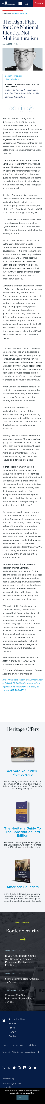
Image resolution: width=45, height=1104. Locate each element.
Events (12, 1023)
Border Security (20, 14)
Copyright (6, 1087)
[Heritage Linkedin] (24, 1068)
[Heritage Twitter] (3, 1068)
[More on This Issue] (22, 939)
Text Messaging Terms (11, 1083)
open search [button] (26, 3)
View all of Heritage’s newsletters (18, 1052)
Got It (23, 1098)
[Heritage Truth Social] (9, 1068)
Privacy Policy (8, 1079)
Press (12, 1027)
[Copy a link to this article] (30, 108)
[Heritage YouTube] (35, 1068)
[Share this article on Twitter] (13, 109)
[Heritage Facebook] (14, 1068)
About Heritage (17, 1019)
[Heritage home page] (4, 1020)
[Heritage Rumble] (29, 1068)
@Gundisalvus (12, 79)
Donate (39, 3)
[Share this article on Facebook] (21, 108)
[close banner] (43, 1090)
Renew (12, 1032)
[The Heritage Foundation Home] (9, 3)
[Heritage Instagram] (19, 1068)
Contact (13, 1036)
